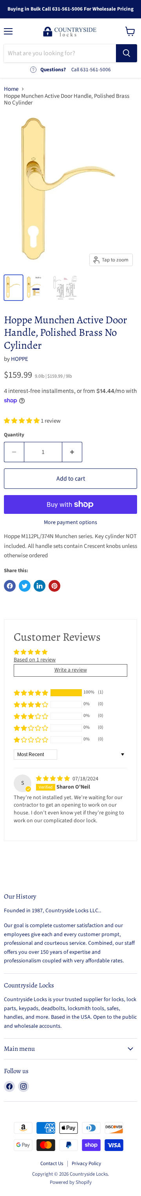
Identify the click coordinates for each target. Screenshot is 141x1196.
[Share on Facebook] (10, 586)
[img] (53, 779)
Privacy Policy (86, 1163)
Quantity (14, 435)
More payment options (70, 522)
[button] (22, 421)
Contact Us (51, 1163)
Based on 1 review (35, 660)
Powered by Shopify (71, 1182)
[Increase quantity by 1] (72, 452)
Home (11, 89)
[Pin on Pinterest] (54, 586)
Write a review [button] (70, 670)
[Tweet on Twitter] (25, 586)
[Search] (126, 53)
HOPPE (19, 359)
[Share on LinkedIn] (39, 586)
